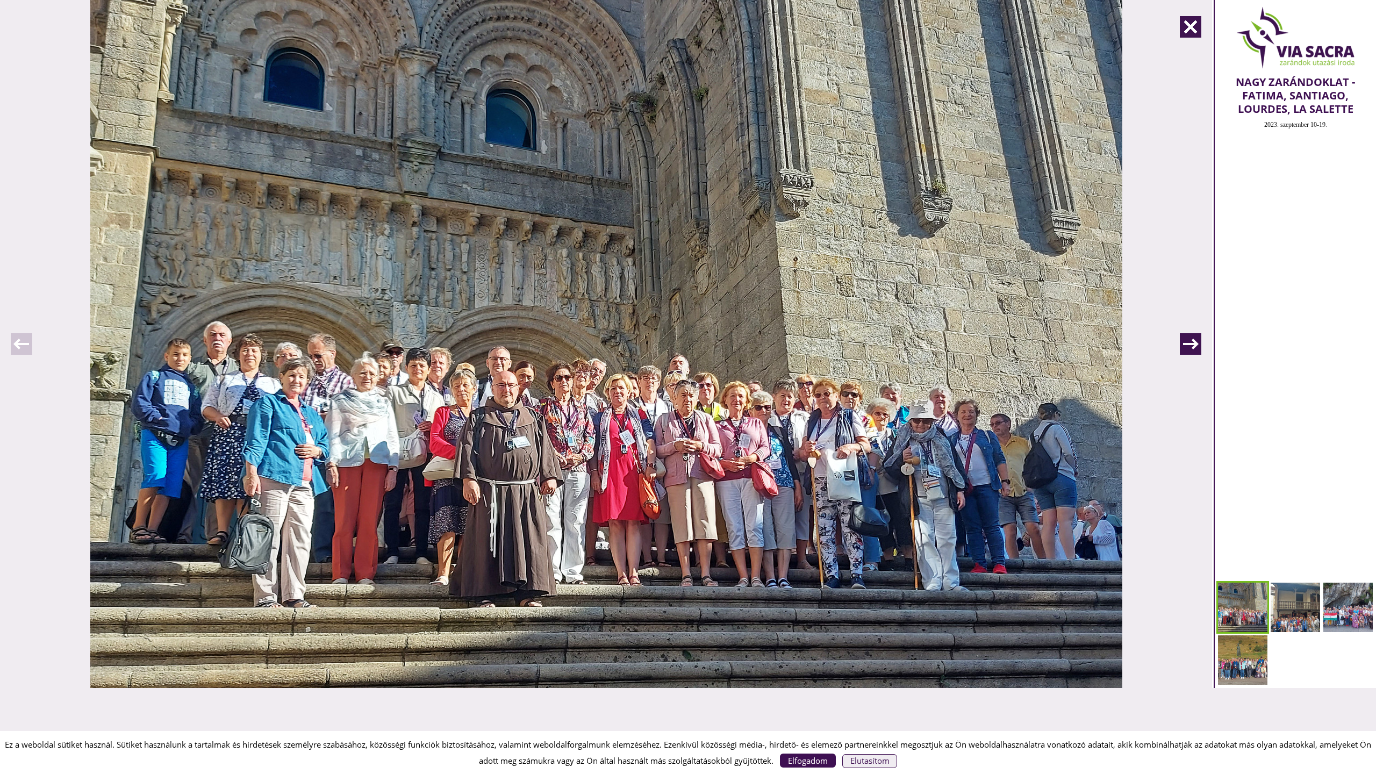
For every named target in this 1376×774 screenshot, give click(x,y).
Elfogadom (808, 760)
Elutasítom (870, 760)
